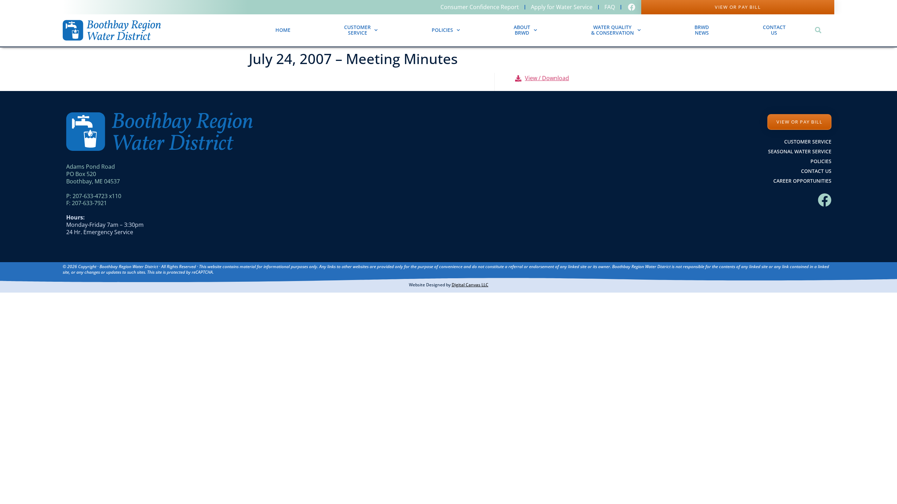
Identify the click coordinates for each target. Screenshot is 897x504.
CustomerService (357, 30)
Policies (442, 30)
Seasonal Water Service (799, 151)
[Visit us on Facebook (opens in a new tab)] (632, 7)
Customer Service (807, 141)
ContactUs (774, 30)
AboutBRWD (522, 30)
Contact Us (816, 171)
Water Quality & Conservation (612, 30)
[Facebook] (824, 200)
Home (282, 30)
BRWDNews (701, 30)
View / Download (547, 78)
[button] (818, 30)
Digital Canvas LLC (470, 285)
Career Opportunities (802, 180)
